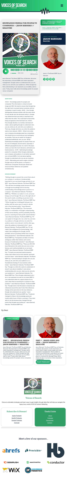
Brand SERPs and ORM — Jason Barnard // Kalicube (52, 28)
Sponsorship (49, 420)
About (50, 416)
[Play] (6, 71)
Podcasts (50, 418)
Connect (49, 423)
